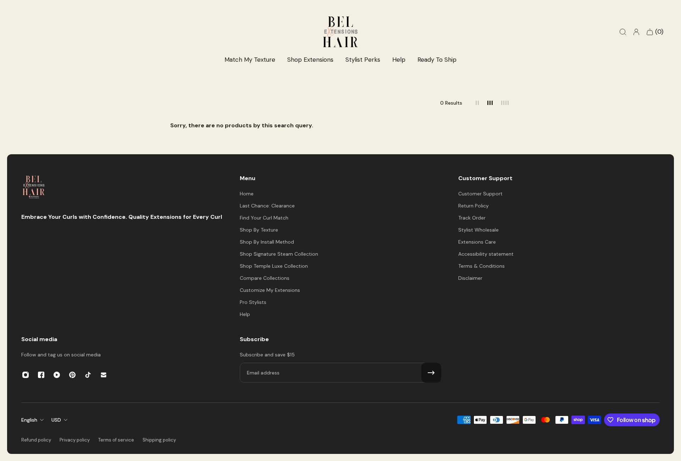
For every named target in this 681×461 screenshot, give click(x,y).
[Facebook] (41, 375)
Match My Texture (250, 59)
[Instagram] (25, 375)
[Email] (103, 375)
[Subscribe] (431, 373)
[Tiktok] (88, 375)
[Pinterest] (72, 375)
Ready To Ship (436, 59)
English (29, 420)
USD (56, 420)
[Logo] (33, 187)
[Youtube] (57, 375)
